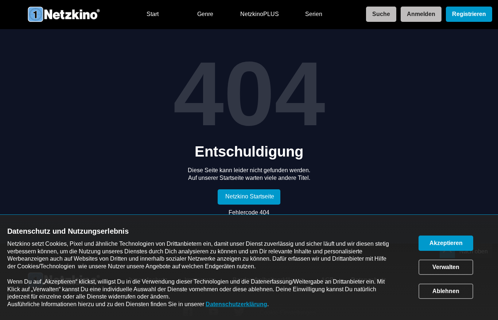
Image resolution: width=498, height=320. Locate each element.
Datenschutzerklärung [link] (236, 304)
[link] (379, 14)
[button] (446, 243)
